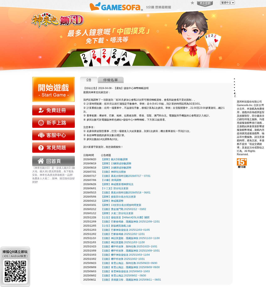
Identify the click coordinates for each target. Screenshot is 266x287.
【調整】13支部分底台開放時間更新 (121, 205)
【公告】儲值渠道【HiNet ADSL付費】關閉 (125, 217)
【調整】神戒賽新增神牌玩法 (117, 184)
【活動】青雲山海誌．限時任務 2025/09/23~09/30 (129, 263)
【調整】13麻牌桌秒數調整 (116, 163)
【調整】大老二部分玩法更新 (117, 213)
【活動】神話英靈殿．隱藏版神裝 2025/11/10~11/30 (130, 238)
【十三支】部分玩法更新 (114, 188)
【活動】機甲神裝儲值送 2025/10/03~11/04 (125, 254)
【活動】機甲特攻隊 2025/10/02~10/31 (123, 259)
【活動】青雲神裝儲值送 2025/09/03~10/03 (125, 271)
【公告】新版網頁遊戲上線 (116, 225)
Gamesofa (116, 6)
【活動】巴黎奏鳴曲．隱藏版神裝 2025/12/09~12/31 (130, 221)
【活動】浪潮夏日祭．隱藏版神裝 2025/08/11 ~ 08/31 (131, 279)
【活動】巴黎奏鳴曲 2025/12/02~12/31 (123, 234)
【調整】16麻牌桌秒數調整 (116, 167)
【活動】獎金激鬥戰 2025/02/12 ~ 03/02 (123, 209)
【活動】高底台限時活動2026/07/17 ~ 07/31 (125, 176)
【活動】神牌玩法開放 (113, 171)
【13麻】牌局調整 (111, 180)
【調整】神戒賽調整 (112, 200)
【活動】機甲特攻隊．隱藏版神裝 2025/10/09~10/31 (130, 250)
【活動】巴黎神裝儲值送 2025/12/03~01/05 (125, 229)
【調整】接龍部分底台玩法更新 (118, 196)
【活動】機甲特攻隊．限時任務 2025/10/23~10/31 (129, 246)
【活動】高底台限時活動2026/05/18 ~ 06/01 (125, 192)
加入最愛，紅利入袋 (193, 3)
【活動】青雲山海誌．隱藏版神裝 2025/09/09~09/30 (130, 267)
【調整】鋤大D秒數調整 (114, 159)
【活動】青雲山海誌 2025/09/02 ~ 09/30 (123, 275)
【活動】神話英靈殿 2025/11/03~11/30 (123, 242)
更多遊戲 (204, 4)
